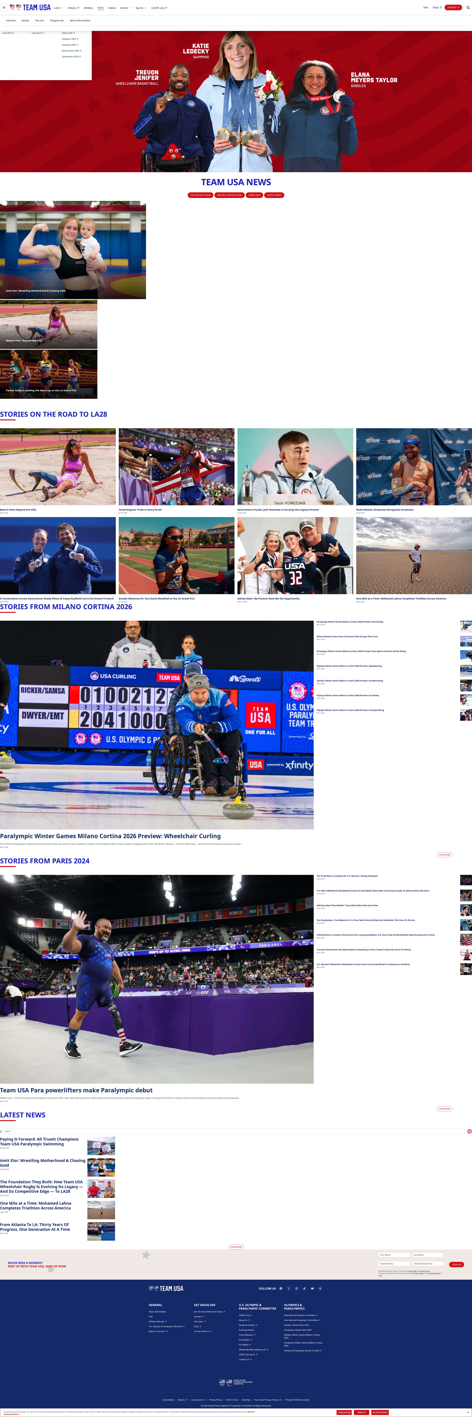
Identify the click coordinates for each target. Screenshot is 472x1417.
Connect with (203, 1331)
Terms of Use (425, 1271)
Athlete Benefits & (253, 1349)
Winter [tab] (25, 20)
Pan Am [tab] (39, 20)
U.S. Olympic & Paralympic (167, 1326)
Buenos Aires (72, 50)
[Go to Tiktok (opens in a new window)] (304, 1288)
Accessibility (168, 1399)
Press (247, 1334)
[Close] (468, 1412)
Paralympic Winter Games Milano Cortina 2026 (303, 1344)
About (244, 1320)
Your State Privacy (267, 1399)
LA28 (57, 8)
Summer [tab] (11, 20)
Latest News (274, 195)
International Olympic (301, 1315)
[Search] (468, 7)
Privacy (419, 1273)
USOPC (248, 1354)
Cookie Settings (344, 1412)
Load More (444, 854)
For (245, 1344)
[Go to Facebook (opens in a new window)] (281, 1288)
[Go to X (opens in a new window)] (289, 1288)
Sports (139, 8)
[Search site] (469, 1131)
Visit (425, 7)
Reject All (361, 1412)
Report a (158, 1331)
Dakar (69, 33)
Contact (245, 1359)
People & (248, 1325)
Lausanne (71, 44)
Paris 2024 (254, 195)
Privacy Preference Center (297, 1399)
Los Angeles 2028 (200, 195)
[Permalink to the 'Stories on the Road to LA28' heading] (109, 414)
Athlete (158, 1321)
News (100, 7)
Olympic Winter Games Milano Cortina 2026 (302, 1336)
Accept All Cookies (380, 1412)
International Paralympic (302, 1320)
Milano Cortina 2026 (229, 195)
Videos (112, 8)
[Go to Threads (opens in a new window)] (320, 1288)
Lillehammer (72, 56)
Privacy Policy (412, 1271)
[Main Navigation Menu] (4, 7)
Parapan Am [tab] (57, 20)
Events (124, 8)
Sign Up (456, 1264)
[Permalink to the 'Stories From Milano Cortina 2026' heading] (134, 606)
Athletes (88, 8)
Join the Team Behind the (209, 1311)
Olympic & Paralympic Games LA (303, 1350)
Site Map (246, 1399)
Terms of (435, 1273)
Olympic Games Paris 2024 (296, 1325)
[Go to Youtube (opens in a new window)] (312, 1288)
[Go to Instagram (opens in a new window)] (297, 1288)
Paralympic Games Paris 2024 (297, 1330)
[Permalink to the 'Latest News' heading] (48, 1114)
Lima (9, 33)
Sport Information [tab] (80, 20)
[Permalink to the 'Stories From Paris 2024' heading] (92, 860)
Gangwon (71, 38)
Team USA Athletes (157, 1311)
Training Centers (246, 1330)
